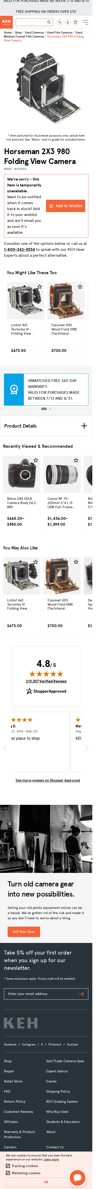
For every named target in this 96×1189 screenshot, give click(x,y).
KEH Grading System (62, 1101)
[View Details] (25, 311)
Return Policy (14, 1101)
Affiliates (11, 1122)
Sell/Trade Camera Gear (65, 1061)
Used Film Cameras (59, 32)
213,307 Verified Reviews (46, 681)
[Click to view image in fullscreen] (46, 88)
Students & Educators (63, 1122)
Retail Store (13, 1081)
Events (51, 1081)
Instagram (28, 1044)
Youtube (72, 1044)
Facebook (10, 1044)
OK (46, 1182)
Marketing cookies (26, 1173)
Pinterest (54, 1044)
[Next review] (86, 748)
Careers (10, 1147)
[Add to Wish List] (39, 286)
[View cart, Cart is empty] (76, 22)
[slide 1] (44, 409)
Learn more (51, 1159)
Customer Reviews (18, 1112)
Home (8, 32)
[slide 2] (50, 409)
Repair (9, 1071)
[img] (46, 673)
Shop (18, 32)
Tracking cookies (25, 1166)
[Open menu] (85, 22)
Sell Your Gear (24, 932)
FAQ (7, 1091)
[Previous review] (5, 748)
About (50, 1132)
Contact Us (55, 1147)
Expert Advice (57, 1071)
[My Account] (68, 22)
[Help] (60, 22)
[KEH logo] (20, 1023)
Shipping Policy (58, 1091)
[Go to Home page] (6, 22)
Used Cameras (34, 32)
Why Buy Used (57, 1112)
